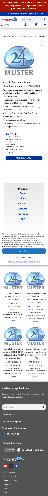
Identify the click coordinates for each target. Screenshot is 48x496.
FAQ (23, 219)
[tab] (23, 193)
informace (10, 415)
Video (23, 198)
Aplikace (22, 209)
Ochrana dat (32, 262)
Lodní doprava (18, 149)
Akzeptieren (24, 251)
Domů (4, 36)
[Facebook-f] (16, 465)
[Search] (44, 19)
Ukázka (11, 36)
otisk (38, 262)
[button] (9, 25)
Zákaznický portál (13, 422)
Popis (23, 193)
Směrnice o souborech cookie (17, 262)
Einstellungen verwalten (24, 257)
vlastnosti (23, 203)
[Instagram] (11, 465)
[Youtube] (5, 465)
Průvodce (23, 214)
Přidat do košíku (24, 158)
